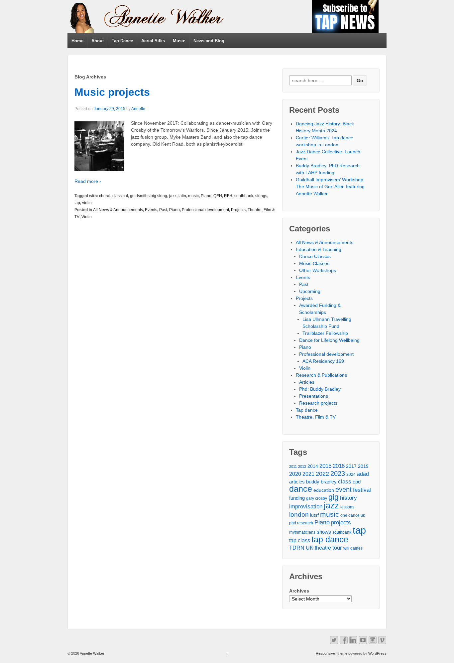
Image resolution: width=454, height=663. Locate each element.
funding (297, 498)
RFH (228, 196)
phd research (301, 523)
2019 (363, 466)
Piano (206, 196)
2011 (293, 466)
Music (179, 40)
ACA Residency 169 (323, 361)
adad (363, 474)
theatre (323, 548)
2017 (351, 466)
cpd (357, 481)
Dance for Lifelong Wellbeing (329, 340)
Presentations (313, 396)
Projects (238, 209)
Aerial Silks (153, 40)
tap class (299, 540)
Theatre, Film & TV (316, 417)
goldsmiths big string (148, 196)
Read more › (87, 181)
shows (324, 532)
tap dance (329, 539)
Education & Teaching (318, 249)
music (193, 196)
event (343, 489)
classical (120, 196)
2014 (312, 466)
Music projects (112, 92)
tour (337, 548)
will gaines (353, 548)
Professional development (205, 209)
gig (333, 497)
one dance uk (352, 515)
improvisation (305, 506)
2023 (337, 473)
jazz (172, 196)
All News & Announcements (118, 209)
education (323, 490)
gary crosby (316, 498)
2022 (322, 473)
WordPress (377, 653)
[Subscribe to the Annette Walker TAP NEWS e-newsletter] (345, 16)
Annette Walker (91, 653)
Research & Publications (321, 375)
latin (182, 196)
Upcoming (309, 291)
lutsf (314, 515)
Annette (138, 108)
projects (341, 522)
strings (261, 196)
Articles (306, 382)
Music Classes (314, 263)
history (348, 497)
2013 (302, 466)
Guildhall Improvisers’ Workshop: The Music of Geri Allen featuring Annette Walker (330, 186)
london (299, 514)
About (97, 40)
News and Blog (208, 40)
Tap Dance (122, 40)
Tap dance (307, 410)
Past (163, 209)
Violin (86, 216)
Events (151, 209)
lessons (347, 507)
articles (297, 481)
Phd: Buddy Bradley (320, 389)
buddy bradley (321, 481)
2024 (351, 474)
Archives (299, 591)
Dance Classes (315, 256)
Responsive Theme (331, 653)
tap (77, 202)
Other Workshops (317, 270)
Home (77, 40)
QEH (217, 196)
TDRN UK (301, 548)
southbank (243, 196)
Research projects (318, 403)
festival (362, 490)
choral (104, 196)
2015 (325, 466)
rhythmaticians (302, 532)
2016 (339, 466)
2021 (308, 474)
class (344, 481)
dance (300, 488)
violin (87, 202)
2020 (295, 474)
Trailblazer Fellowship (325, 333)
